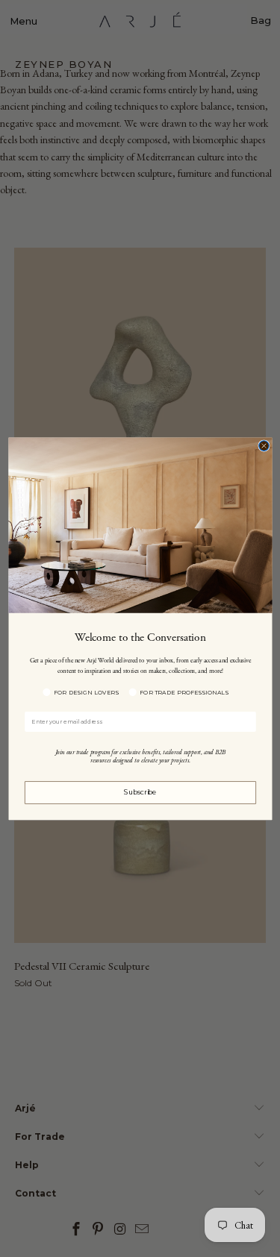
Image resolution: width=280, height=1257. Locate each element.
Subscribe (140, 792)
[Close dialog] (263, 445)
